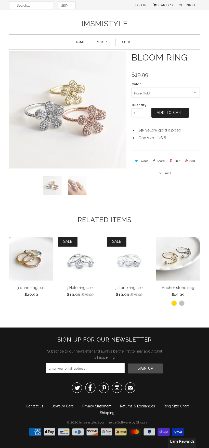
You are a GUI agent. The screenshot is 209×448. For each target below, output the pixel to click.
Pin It (177, 161)
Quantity (139, 105)
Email (167, 173)
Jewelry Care (63, 406)
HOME (80, 42)
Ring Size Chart (176, 406)
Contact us (34, 406)
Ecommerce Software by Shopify (123, 422)
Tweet (143, 161)
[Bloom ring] (67, 109)
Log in (141, 5)
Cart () (165, 5)
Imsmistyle (104, 23)
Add (192, 161)
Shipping (107, 413)
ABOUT (128, 42)
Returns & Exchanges (137, 406)
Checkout (188, 5)
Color (136, 84)
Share (161, 161)
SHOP (102, 42)
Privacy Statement (96, 406)
